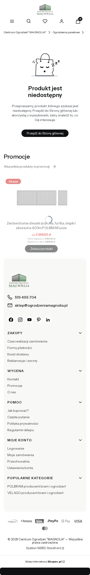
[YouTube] (29, 319)
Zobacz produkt (41, 249)
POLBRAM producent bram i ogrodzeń (36, 486)
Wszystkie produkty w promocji (27, 166)
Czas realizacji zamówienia (27, 341)
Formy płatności (19, 348)
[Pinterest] (38, 319)
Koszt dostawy (18, 354)
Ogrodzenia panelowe (66, 32)
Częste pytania (18, 417)
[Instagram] (20, 319)
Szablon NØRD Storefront (43, 548)
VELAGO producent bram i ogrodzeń (35, 493)
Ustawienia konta (20, 468)
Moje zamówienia (20, 455)
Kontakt (13, 379)
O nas (11, 392)
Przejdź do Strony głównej (45, 133)
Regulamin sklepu (20, 430)
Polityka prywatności (22, 423)
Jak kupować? (18, 411)
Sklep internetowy (43, 561)
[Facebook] (11, 319)
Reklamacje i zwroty (22, 361)
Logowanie (15, 448)
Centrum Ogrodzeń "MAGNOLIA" (25, 32)
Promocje (14, 386)
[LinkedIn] (48, 319)
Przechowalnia (18, 461)
